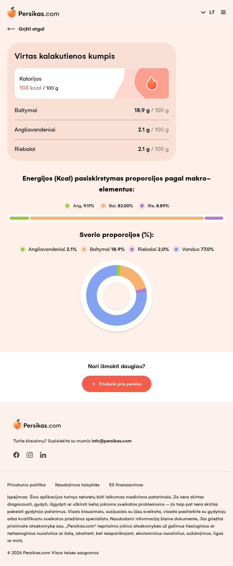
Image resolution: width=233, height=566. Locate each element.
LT (212, 12)
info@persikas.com (112, 441)
